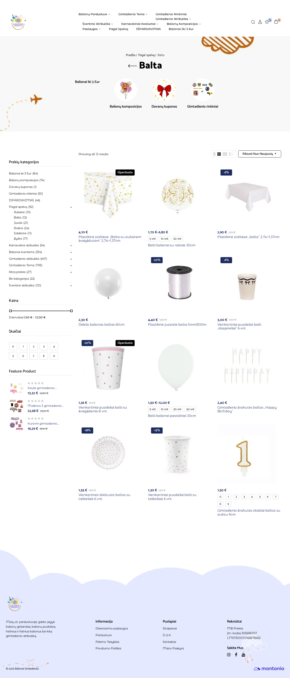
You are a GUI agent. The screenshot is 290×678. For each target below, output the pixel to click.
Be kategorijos (19, 278)
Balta (17, 217)
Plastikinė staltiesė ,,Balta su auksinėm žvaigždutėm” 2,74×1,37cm (110, 239)
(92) (30, 207)
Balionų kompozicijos (126, 107)
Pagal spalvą (146, 55)
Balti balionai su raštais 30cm (171, 245)
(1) (35, 187)
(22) (32, 278)
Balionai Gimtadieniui (27, 669)
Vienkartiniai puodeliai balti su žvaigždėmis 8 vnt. (103, 409)
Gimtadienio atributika (24, 259)
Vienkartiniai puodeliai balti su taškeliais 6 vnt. (172, 497)
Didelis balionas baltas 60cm (101, 324)
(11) (29, 233)
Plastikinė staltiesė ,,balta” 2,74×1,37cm (248, 237)
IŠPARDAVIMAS (21, 200)
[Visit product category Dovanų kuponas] (164, 90)
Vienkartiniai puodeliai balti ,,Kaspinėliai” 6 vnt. (239, 326)
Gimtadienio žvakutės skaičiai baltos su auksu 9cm (248, 512)
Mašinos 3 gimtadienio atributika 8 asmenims (45, 408)
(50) (40, 193)
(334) (38, 252)
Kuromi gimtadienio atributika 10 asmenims (45, 425)
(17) (25, 238)
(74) (41, 180)
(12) (24, 217)
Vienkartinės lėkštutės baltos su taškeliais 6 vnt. (104, 497)
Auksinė (19, 212)
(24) (26, 228)
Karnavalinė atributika (24, 245)
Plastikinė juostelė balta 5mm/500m (177, 324)
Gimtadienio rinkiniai (202, 107)
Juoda (18, 223)
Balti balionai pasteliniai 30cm (172, 416)
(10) (28, 212)
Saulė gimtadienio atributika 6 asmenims (44, 390)
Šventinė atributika (21, 285)
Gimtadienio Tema (21, 265)
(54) (42, 245)
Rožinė (18, 228)
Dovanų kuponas (164, 107)
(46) (37, 200)
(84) (35, 173)
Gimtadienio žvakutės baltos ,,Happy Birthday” (247, 409)
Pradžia (130, 55)
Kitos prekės (17, 272)
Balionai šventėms (21, 252)
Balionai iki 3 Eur (87, 82)
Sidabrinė (20, 233)
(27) (29, 272)
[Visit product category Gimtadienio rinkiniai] (202, 90)
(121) (38, 285)
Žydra (18, 238)
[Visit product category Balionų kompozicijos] (125, 90)
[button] (276, 21)
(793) (38, 265)
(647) (43, 259)
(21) (25, 223)
